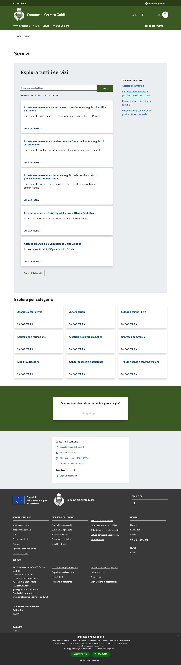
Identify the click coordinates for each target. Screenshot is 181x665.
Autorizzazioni (97, 539)
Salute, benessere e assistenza (105, 534)
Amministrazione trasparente (104, 567)
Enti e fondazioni (20, 539)
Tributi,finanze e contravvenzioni (106, 530)
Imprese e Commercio (61, 534)
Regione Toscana (20, 3)
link (116, 648)
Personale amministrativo (24, 548)
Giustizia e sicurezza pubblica (104, 525)
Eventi (133, 552)
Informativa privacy (100, 572)
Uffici (15, 534)
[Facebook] (141, 14)
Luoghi (133, 547)
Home (18, 35)
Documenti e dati (20, 553)
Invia (105, 88)
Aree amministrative (22, 529)
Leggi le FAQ (57, 577)
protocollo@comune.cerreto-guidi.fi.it (30, 596)
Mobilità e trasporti (60, 543)
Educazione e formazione (102, 520)
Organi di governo (21, 524)
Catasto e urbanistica (61, 539)
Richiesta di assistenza (62, 581)
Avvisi (133, 534)
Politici (16, 543)
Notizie (133, 524)
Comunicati (135, 529)
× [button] (178, 636)
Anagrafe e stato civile (62, 524)
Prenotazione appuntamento (65, 567)
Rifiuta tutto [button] (101, 654)
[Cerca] (165, 15)
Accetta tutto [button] (80, 654)
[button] (90, 660)
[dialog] (90, 649)
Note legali (96, 577)
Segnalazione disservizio (63, 572)
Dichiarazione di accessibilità (104, 581)
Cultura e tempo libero (62, 529)
